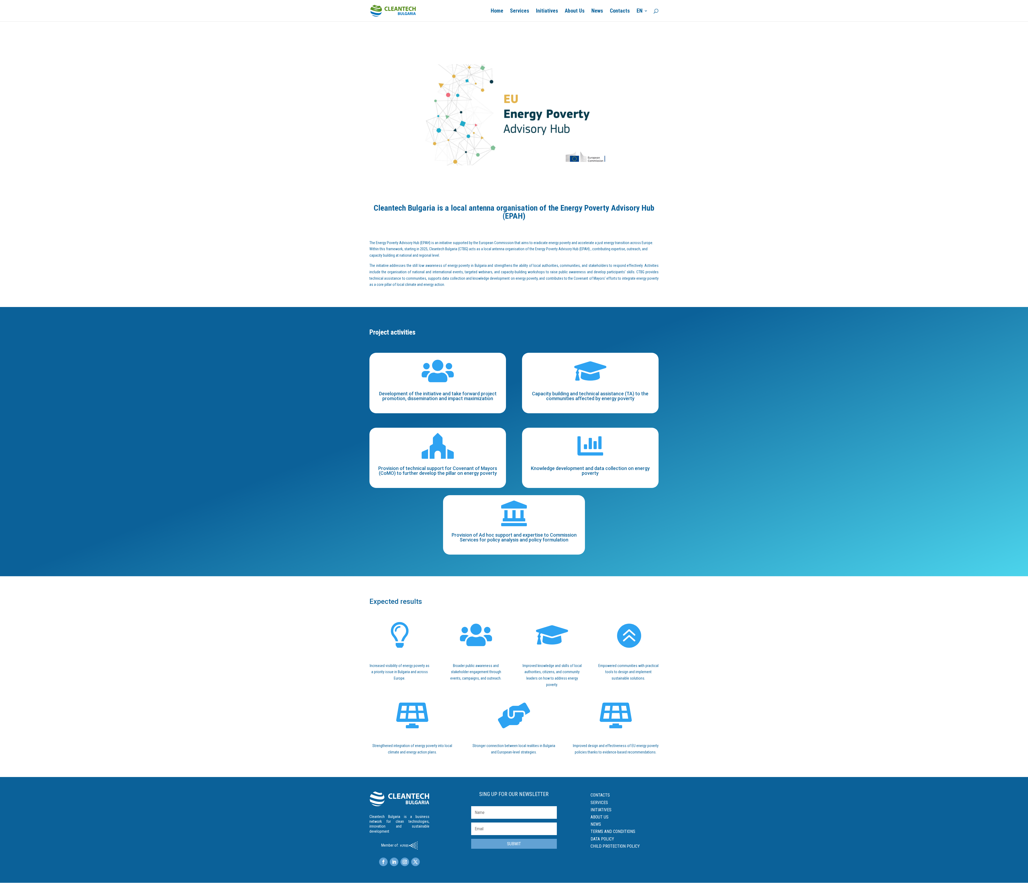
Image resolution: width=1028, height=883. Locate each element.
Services (519, 11)
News (597, 11)
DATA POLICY (602, 839)
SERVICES (599, 802)
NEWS (596, 824)
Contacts (620, 11)
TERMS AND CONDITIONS (613, 831)
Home (497, 11)
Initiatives (547, 11)
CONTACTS (600, 795)
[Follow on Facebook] (383, 862)
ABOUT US (600, 817)
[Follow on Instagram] (404, 862)
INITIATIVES (601, 809)
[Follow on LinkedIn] (394, 862)
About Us (575, 11)
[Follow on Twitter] (415, 862)
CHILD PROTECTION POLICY (615, 846)
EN (639, 11)
